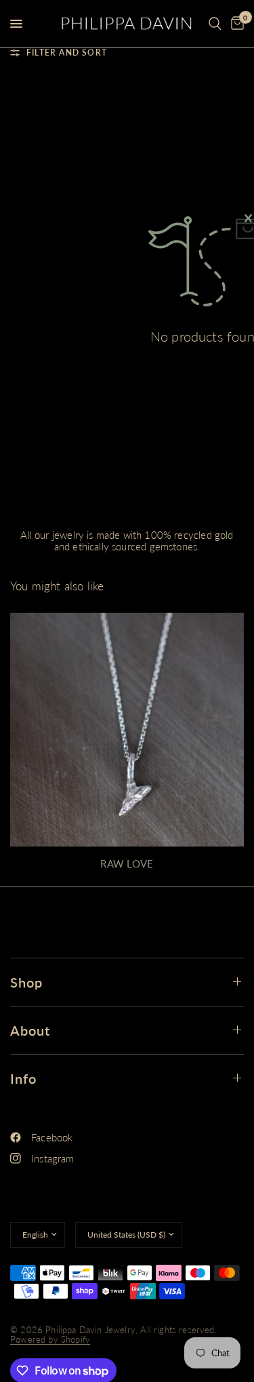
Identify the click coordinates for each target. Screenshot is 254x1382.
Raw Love (126, 864)
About (30, 1030)
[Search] (215, 23)
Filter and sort (66, 52)
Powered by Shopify (50, 1339)
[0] (235, 23)
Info (23, 1078)
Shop (26, 982)
